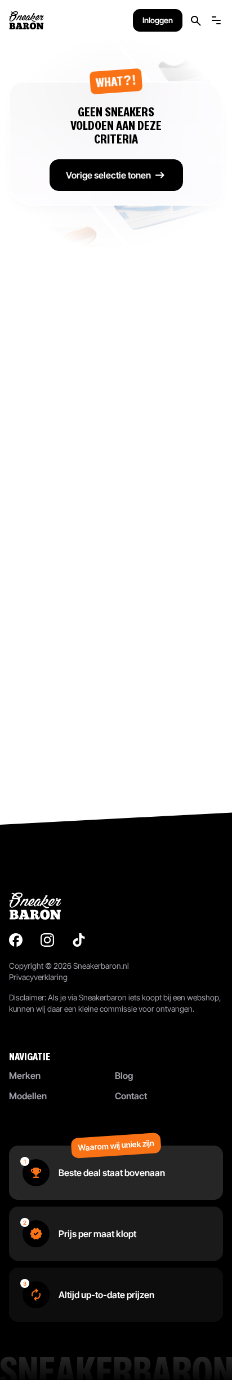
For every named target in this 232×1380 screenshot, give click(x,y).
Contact (131, 1096)
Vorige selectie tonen (108, 175)
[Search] (196, 20)
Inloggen (157, 20)
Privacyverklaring (38, 977)
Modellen (28, 1096)
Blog (124, 1075)
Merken (25, 1075)
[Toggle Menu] (216, 20)
